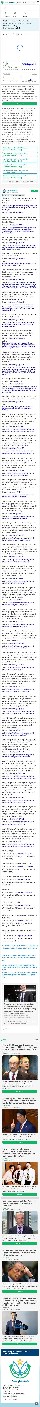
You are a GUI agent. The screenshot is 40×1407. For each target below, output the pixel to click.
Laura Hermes (6, 1105)
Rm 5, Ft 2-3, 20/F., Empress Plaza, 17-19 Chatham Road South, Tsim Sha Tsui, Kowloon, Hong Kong (14, 1388)
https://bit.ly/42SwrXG (16, 302)
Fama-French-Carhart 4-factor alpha (15, 160)
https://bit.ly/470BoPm (16, 730)
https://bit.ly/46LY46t (16, 212)
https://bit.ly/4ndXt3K (16, 514)
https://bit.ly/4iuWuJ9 (16, 279)
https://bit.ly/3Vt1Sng (16, 426)
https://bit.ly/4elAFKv (16, 384)
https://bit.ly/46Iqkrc (24, 879)
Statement (5, 16)
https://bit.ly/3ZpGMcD (17, 338)
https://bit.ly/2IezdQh (24, 920)
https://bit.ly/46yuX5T (16, 448)
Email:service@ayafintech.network (13, 1393)
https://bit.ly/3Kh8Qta (16, 470)
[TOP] (36, 1403)
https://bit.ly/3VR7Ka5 (25, 866)
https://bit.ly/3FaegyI (24, 936)
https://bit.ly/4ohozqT (16, 797)
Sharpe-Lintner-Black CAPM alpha (15, 149)
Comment (7, 1029)
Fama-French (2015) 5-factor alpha (15, 166)
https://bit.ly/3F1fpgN (16, 320)
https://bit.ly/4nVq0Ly (16, 841)
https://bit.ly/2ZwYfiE (24, 905)
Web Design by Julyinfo (10, 1399)
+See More (19, 104)
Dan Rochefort (12, 190)
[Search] (34, 2)
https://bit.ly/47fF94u (16, 600)
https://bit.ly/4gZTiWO (16, 643)
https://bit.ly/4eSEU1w (16, 225)
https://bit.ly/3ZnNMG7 (17, 259)
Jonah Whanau (6, 1052)
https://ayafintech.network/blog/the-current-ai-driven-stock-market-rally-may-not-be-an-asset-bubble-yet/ (20, 208)
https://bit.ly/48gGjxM (16, 709)
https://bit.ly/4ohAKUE (16, 819)
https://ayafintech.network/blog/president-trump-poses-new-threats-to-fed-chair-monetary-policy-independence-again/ (19, 247)
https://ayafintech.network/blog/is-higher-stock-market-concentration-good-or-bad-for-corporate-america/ (19, 324)
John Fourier (5, 1307)
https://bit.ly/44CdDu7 (25, 892)
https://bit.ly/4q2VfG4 (16, 665)
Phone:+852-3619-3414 (10, 1396)
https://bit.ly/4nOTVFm (17, 773)
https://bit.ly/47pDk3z (16, 365)
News (25, 16)
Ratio (15, 16)
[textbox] (26, 2)
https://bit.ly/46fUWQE (17, 535)
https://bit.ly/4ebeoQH (16, 243)
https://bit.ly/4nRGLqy (16, 492)
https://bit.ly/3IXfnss (16, 578)
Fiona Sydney (6, 1257)
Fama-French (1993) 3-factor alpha (15, 154)
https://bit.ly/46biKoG (16, 557)
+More (36, 1040)
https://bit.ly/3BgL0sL (16, 402)
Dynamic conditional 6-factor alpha (15, 177)
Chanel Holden (6, 1208)
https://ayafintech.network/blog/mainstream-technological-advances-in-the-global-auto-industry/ (17, 408)
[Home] (8, 2)
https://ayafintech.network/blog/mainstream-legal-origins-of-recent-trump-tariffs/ (19, 264)
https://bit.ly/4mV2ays (16, 686)
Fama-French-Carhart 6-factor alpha (15, 171)
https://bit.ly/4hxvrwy (24, 853)
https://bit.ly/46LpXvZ (16, 752)
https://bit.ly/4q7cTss (16, 621)
